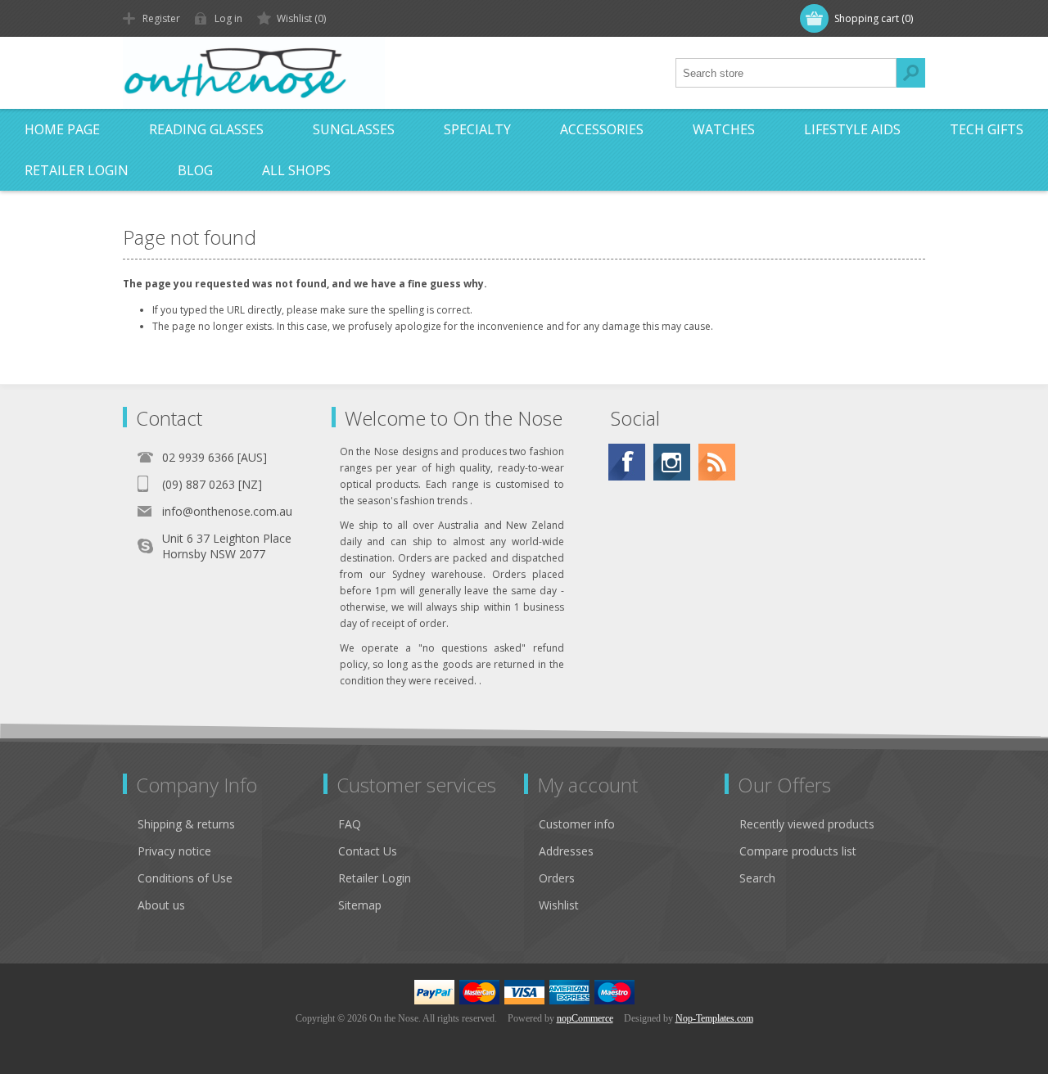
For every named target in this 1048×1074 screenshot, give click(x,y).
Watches (724, 129)
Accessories (602, 129)
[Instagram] (671, 462)
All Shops (296, 170)
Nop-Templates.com (714, 1018)
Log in (228, 18)
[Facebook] (626, 462)
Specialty (477, 129)
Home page (62, 129)
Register (161, 18)
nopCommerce (585, 1018)
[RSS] (716, 462)
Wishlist (559, 905)
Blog (195, 170)
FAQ (349, 824)
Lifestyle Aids (852, 129)
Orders (557, 878)
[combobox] (786, 73)
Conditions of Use (185, 878)
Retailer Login (77, 170)
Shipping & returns (186, 824)
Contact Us (367, 851)
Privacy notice (174, 851)
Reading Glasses (206, 129)
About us (161, 905)
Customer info (577, 824)
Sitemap (360, 905)
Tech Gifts (986, 129)
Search (910, 73)
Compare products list (797, 851)
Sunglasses (354, 129)
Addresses (566, 851)
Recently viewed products (806, 824)
